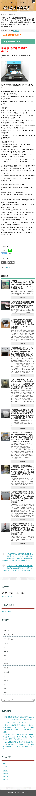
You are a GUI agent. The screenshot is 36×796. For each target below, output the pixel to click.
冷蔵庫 (6, 651)
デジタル (6, 643)
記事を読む (22, 297)
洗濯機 (6, 668)
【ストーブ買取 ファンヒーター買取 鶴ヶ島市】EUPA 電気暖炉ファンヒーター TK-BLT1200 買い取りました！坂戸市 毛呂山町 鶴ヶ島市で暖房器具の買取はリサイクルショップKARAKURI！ (22, 384)
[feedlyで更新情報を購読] (9, 262)
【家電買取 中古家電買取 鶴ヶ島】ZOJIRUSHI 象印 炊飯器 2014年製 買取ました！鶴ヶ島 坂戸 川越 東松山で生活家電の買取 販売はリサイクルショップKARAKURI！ (22, 323)
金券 (5, 689)
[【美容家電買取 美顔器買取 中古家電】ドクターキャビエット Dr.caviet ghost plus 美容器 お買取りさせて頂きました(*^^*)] (5, 305)
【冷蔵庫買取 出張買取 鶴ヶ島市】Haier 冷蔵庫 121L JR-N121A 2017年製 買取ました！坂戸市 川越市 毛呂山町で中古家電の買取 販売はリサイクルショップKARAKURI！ (17, 557)
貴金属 (6, 680)
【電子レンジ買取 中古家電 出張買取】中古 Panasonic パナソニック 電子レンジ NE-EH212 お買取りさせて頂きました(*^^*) (17, 568)
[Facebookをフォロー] (5, 262)
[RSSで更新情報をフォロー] (12, 262)
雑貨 (5, 693)
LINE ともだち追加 (7, 597)
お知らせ (6, 631)
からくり (7, 267)
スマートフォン (8, 639)
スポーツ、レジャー (10, 635)
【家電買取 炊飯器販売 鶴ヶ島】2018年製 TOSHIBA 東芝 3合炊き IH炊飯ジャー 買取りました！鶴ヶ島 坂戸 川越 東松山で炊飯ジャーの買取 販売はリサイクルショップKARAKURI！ (22, 414)
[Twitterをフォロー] (2, 262)
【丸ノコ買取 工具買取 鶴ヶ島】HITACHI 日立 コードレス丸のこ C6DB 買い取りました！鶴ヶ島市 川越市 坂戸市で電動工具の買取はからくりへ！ (18, 745)
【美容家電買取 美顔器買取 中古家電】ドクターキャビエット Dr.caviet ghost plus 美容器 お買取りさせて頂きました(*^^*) (22, 304)
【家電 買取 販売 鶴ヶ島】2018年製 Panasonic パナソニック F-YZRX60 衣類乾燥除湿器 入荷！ (18, 718)
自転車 (6, 676)
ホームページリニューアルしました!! (15, 722)
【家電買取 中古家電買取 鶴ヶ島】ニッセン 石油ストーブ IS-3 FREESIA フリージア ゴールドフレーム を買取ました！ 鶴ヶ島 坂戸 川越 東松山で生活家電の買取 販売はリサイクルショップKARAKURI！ (22, 471)
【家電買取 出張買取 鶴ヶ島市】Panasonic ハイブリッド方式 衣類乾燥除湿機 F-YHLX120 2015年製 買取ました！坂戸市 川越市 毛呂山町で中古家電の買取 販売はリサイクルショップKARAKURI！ (22, 497)
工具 (5, 660)
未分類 (6, 664)
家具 (5, 655)
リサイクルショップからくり (13, 2)
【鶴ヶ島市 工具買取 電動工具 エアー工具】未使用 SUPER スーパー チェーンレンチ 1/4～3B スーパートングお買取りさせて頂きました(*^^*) (18, 728)
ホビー (6, 647)
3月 (5, 766)
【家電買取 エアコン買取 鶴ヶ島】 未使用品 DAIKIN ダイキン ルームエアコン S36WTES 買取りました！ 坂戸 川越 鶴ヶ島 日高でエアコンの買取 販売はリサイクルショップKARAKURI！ (22, 436)
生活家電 (16, 31)
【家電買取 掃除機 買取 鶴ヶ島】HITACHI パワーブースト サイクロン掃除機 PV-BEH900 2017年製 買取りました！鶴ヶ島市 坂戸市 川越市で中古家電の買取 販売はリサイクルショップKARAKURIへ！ (22, 529)
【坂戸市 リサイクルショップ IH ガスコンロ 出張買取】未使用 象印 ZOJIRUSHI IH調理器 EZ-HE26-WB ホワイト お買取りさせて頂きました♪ (22, 284)
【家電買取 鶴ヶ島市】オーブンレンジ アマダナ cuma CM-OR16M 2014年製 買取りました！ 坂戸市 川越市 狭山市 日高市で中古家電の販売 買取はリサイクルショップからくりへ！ (22, 352)
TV (4, 626)
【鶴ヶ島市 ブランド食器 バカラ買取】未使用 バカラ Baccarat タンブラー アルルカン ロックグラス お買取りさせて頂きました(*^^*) (18, 737)
